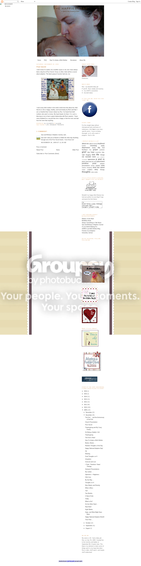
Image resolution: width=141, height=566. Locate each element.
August (88, 528)
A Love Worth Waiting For (89, 226)
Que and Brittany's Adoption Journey (52, 135)
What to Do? (89, 501)
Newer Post (39, 150)
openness (53, 124)
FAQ (45, 60)
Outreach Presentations (92, 469)
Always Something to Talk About (91, 222)
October (88, 523)
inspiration (98, 152)
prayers (102, 163)
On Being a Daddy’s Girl (92, 432)
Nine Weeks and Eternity (92, 485)
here (93, 129)
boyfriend (101, 143)
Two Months (88, 493)
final (103, 147)
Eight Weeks (89, 509)
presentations (86, 165)
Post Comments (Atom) (52, 153)
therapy (102, 169)
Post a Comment (41, 147)
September (89, 525)
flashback (85, 150)
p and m (100, 159)
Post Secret (50, 72)
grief (84, 152)
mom (94, 157)
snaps (83, 169)
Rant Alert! (88, 507)
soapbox (89, 169)
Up (86, 451)
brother (84, 145)
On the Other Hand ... (91, 504)
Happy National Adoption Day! (94, 448)
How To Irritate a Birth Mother (58, 60)
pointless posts (89, 163)
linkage (102, 155)
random (98, 165)
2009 (85, 410)
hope (92, 152)
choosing (93, 145)
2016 (85, 391)
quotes (93, 165)
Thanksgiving (89, 435)
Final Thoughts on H (91, 456)
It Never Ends (89, 496)
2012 (85, 402)
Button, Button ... (90, 443)
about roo (85, 143)
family (94, 147)
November (89, 415)
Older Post (75, 150)
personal (88, 161)
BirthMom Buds (86, 220)
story (96, 169)
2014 (85, 396)
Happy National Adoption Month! (94, 517)
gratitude (102, 149)
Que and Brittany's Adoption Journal (92, 224)
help (88, 152)
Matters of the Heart (88, 218)
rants (103, 165)
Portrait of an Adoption (88, 231)
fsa (90, 150)
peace (83, 161)
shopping (89, 167)
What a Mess (89, 488)
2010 (85, 407)
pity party (94, 161)
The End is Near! (90, 437)
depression (86, 147)
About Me (82, 60)
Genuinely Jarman (87, 232)
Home (39, 60)
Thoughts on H (89, 482)
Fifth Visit (88, 477)
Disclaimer (73, 60)
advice (91, 143)
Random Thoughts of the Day (94, 445)
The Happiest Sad (71, 8)
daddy (103, 145)
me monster (86, 157)
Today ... (87, 498)
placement (101, 161)
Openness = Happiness (92, 474)
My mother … (89, 472)
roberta (84, 167)
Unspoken (88, 459)
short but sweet (99, 167)
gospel (95, 150)
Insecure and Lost (90, 462)
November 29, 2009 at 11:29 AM (53, 142)
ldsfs (93, 155)
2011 (85, 404)
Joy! (86, 490)
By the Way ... (89, 480)
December (89, 412)
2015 (85, 394)
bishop (95, 143)
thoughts (60, 124)
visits (96, 172)
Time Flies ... (89, 519)
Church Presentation (91, 422)
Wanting (87, 453)
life (47, 124)
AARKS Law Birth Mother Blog (91, 228)
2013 (85, 399)
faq (99, 147)
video (92, 172)
